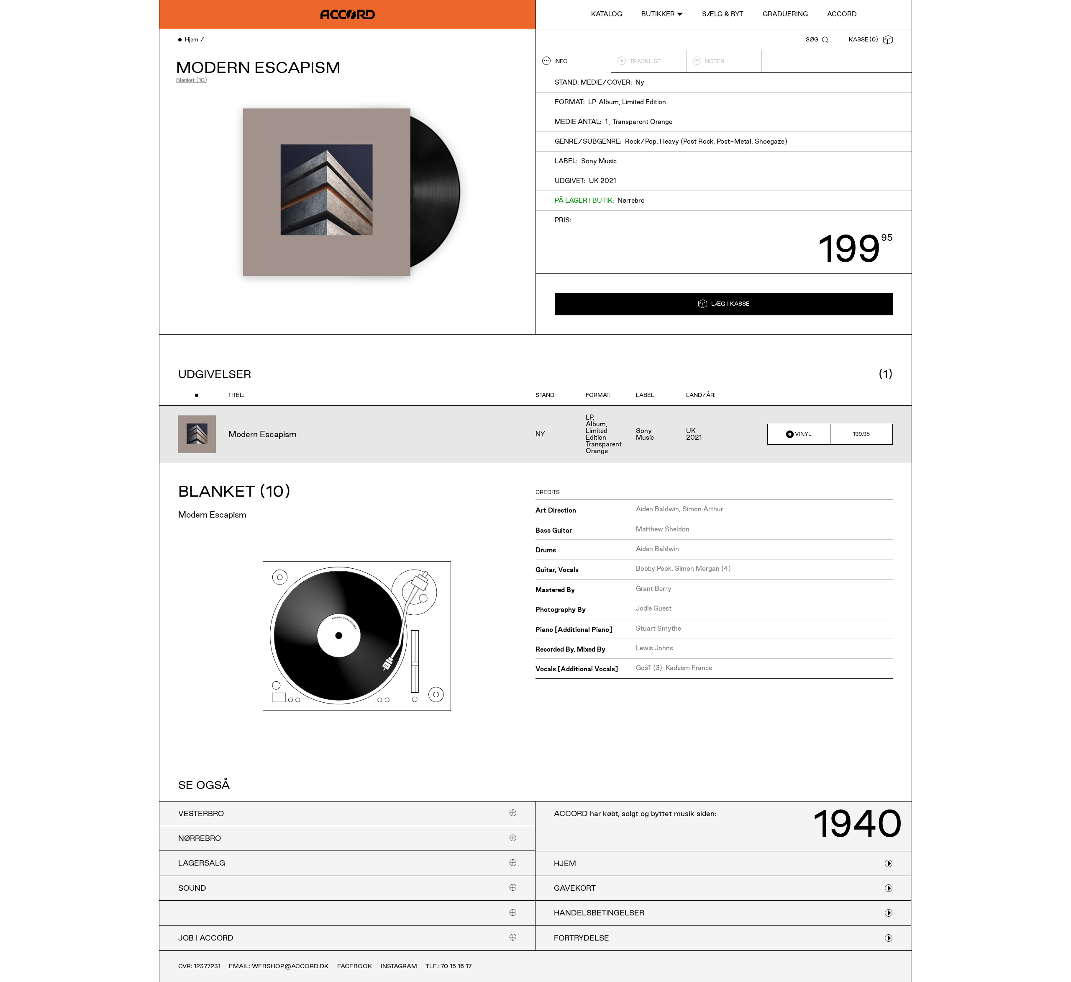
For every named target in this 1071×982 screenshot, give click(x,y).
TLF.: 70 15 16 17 (448, 966)
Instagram (399, 966)
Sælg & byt (722, 14)
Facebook (354, 966)
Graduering (785, 14)
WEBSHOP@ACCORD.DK (290, 966)
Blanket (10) (191, 80)
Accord (842, 14)
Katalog (606, 14)
